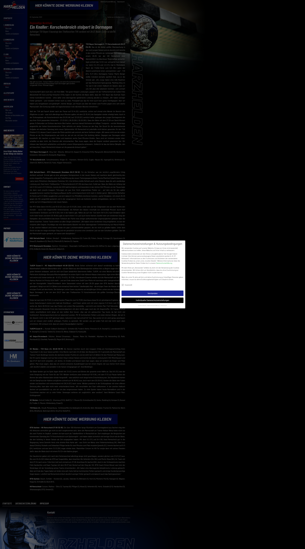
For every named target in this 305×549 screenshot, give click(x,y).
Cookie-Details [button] (142, 305)
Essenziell (128, 285)
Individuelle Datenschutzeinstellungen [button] (152, 300)
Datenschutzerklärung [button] (153, 305)
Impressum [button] (164, 305)
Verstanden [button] (152, 293)
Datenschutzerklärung (164, 263)
